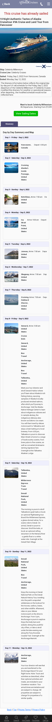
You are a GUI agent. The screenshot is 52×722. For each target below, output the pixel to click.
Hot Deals (26, 720)
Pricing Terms (24, 709)
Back (6, 4)
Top (15, 709)
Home (6, 720)
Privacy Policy (38, 709)
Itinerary (9, 124)
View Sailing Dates (26, 113)
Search (16, 720)
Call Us (45, 720)
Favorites (35, 720)
